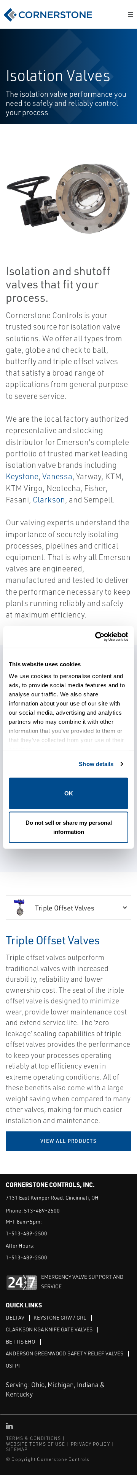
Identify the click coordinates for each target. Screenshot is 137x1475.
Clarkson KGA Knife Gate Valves (49, 1329)
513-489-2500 (42, 1210)
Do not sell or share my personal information (68, 827)
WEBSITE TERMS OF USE (35, 1444)
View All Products (68, 1141)
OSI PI (13, 1365)
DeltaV (15, 1317)
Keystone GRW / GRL (59, 1317)
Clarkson (49, 499)
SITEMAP (16, 1449)
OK (68, 793)
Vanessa (57, 476)
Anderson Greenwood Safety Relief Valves (64, 1353)
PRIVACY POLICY (90, 1444)
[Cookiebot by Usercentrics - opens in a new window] (96, 637)
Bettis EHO (20, 1341)
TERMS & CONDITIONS (33, 1438)
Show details (96, 764)
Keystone (22, 476)
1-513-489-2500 (26, 1233)
